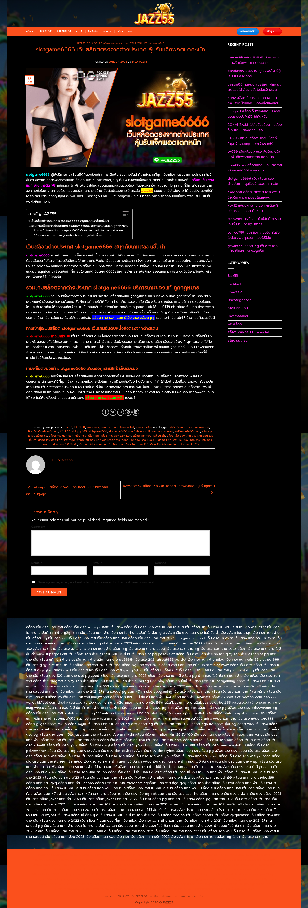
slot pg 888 (79, 431)
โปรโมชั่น (93, 32)
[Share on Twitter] (113, 412)
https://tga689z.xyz (111, 854)
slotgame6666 (98, 431)
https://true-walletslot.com (229, 874)
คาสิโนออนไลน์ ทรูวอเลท (159, 431)
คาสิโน (79, 32)
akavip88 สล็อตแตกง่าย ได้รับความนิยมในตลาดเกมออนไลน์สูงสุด (254, 195)
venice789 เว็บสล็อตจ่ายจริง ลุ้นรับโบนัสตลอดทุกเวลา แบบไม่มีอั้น (254, 235)
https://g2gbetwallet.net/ (242, 879)
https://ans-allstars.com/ (257, 864)
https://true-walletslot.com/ (194, 888)
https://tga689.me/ (156, 884)
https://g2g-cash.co (203, 854)
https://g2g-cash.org (172, 854)
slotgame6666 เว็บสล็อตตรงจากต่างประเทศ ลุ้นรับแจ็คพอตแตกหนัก (253, 181)
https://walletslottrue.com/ (73, 888)
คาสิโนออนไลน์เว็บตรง (187, 431)
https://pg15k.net (96, 859)
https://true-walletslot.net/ (153, 888)
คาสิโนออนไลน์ (238, 307)
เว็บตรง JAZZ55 (189, 444)
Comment (39, 526)
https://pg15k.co (71, 859)
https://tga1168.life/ (164, 864)
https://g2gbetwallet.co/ (93, 884)
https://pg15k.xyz (45, 859)
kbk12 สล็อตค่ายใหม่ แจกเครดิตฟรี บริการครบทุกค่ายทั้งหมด (253, 208)
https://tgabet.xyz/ (47, 864)
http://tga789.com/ (76, 864)
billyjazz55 (139, 62)
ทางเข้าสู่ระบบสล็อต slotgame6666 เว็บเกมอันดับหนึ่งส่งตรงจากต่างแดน (80, 231)
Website (160, 563)
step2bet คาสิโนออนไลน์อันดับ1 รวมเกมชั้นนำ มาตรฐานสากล (254, 221)
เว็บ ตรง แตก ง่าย (189, 440)
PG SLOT (46, 32)
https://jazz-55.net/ (102, 879)
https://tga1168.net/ (105, 864)
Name (36, 563)
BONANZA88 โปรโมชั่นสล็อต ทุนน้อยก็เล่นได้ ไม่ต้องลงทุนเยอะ (255, 127)
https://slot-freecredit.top (189, 874)
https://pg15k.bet (231, 854)
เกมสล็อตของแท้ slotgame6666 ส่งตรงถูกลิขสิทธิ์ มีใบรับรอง (74, 235)
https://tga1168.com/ (260, 859)
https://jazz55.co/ (129, 879)
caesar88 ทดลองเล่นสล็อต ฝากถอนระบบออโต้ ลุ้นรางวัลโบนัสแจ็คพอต (254, 87)
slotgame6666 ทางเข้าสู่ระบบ (126, 431)
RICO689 (235, 291)
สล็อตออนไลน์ (156, 43)
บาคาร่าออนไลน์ (238, 316)
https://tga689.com (127, 884)
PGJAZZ (65, 431)
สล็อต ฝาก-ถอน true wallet (129, 43)
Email (97, 563)
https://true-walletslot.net (247, 869)
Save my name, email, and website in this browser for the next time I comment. (96, 582)
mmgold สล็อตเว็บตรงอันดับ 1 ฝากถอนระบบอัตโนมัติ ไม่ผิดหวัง (254, 114)
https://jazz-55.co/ (43, 879)
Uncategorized (240, 300)
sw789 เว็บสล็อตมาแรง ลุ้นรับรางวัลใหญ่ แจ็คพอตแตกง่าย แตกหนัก (254, 154)
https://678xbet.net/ (195, 864)
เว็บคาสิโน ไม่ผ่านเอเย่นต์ (164, 444)
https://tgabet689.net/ (222, 884)
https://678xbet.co (225, 864)
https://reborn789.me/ (48, 874)
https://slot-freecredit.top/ (234, 888)
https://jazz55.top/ (262, 874)
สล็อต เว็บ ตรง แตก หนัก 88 (139, 440)
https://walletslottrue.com (112, 874)
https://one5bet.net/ (117, 869)
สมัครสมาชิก (124, 32)
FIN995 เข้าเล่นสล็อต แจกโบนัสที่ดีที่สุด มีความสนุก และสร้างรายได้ (252, 141)
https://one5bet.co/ (148, 869)
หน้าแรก (31, 32)
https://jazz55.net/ (79, 874)
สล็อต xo (41, 436)
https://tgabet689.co (255, 884)
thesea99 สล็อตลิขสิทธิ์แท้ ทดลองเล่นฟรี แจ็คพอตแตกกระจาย (253, 60)
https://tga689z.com (53, 854)
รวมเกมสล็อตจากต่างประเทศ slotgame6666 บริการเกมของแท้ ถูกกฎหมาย (79, 225)
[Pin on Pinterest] (128, 412)
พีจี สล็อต (104, 43)
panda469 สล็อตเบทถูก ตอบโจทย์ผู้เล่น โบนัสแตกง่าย (254, 73)
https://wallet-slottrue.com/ (113, 888)
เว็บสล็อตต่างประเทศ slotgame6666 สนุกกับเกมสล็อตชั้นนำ (70, 220)
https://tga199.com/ (178, 869)
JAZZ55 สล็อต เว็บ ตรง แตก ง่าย (189, 427)
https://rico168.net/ (56, 869)
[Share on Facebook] (105, 412)
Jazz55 (81, 43)
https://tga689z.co (82, 854)
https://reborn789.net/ (211, 869)
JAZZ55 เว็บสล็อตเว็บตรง (43, 431)
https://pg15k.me (257, 854)
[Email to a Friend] (120, 412)
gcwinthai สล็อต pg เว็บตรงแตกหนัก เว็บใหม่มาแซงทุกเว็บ (253, 248)
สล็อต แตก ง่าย (167, 440)
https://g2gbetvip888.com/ (164, 879)
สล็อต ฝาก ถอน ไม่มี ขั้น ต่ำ (149, 436)
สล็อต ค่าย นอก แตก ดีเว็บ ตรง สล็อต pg (74, 436)
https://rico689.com (141, 854)
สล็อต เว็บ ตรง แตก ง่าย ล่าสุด (56, 440)
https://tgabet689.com (187, 884)
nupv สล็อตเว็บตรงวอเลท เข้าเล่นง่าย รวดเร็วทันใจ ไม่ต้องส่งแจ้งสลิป (253, 100)
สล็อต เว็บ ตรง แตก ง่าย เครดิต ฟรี (98, 440)
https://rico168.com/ (86, 869)
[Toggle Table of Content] (123, 214)
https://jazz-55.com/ (72, 879)
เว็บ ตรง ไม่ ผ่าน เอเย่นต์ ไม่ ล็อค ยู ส (101, 444)
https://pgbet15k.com (125, 859)
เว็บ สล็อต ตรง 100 (136, 444)
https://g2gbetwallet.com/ (204, 879)
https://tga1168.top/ (134, 864)
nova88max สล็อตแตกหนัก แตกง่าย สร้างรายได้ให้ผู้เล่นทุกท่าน (255, 168)
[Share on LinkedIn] (135, 412)
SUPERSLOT (63, 32)
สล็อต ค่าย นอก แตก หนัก (116, 436)
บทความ (108, 32)
